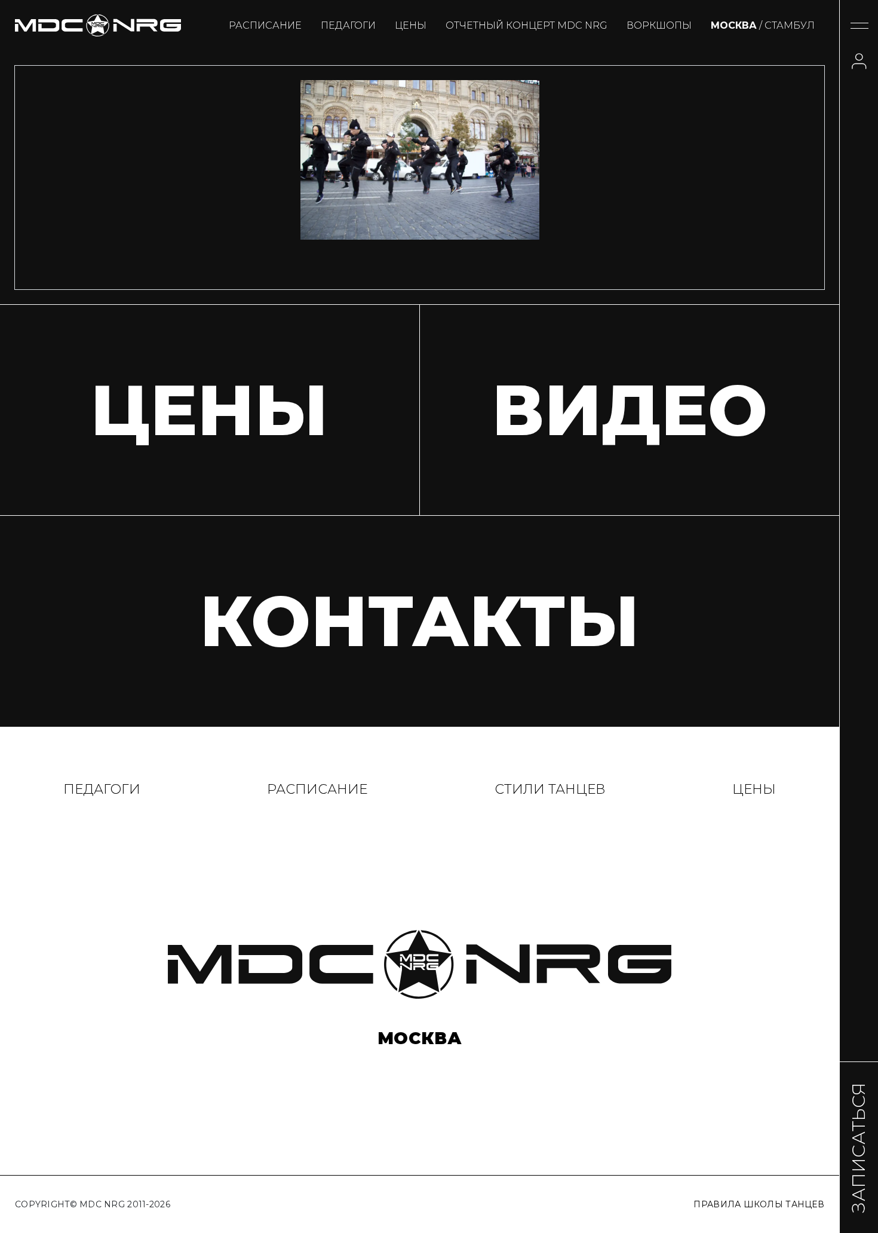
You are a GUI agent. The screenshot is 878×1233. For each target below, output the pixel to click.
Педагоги (348, 25)
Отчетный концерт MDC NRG (526, 25)
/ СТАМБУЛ (763, 25)
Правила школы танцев (758, 1204)
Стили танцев (550, 789)
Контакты (420, 621)
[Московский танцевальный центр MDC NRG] (98, 25)
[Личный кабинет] (859, 61)
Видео (630, 410)
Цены (410, 25)
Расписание (265, 25)
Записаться (859, 1147)
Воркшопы (659, 25)
